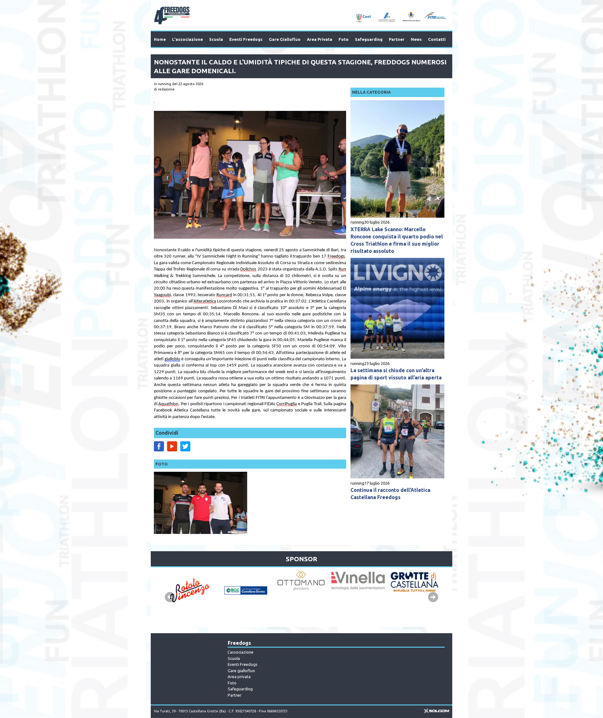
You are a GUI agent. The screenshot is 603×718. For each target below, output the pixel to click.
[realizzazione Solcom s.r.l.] (436, 712)
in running (162, 84)
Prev (170, 597)
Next (433, 597)
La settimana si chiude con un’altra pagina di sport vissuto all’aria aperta (396, 373)
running (357, 222)
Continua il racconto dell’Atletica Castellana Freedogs (390, 493)
